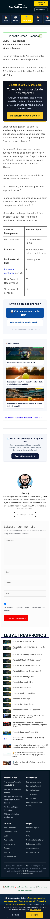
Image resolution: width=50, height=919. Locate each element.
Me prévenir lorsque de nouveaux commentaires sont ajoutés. (24, 609)
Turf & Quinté (9, 887)
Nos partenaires (32, 852)
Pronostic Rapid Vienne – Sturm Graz (26, 665)
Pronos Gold (31, 798)
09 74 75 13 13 (23, 871)
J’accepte (34, 915)
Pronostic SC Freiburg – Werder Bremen (28, 654)
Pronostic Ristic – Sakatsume (23, 641)
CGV (28, 832)
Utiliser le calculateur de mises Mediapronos (24, 418)
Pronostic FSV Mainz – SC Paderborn (26, 709)
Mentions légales (32, 828)
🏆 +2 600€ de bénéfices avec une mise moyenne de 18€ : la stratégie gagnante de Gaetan (29, 754)
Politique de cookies (33, 844)
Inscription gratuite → (25, 456)
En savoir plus (35, 910)
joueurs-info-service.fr (25, 873)
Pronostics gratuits (33, 782)
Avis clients (8, 840)
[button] (25, 417)
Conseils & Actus (10, 832)
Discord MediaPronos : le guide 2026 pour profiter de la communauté (28, 716)
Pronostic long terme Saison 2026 (25, 732)
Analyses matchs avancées (26, 887)
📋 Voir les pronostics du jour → (25, 312)
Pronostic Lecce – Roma (22, 687)
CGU (28, 836)
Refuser (15, 915)
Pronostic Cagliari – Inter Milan (24, 693)
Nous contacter (10, 856)
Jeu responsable (32, 848)
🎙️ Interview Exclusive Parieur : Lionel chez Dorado (29, 763)
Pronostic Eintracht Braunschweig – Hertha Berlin (29, 648)
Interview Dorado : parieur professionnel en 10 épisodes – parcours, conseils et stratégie (30, 746)
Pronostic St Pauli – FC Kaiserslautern (27, 660)
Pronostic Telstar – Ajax (21, 698)
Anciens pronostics (25, 514)
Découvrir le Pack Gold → (25, 115)
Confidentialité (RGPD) (35, 840)
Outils (6, 836)
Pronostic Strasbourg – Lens (23, 676)
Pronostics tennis (33, 790)
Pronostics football (33, 786)
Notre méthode (10, 828)
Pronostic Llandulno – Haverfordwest (27, 671)
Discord (7, 848)
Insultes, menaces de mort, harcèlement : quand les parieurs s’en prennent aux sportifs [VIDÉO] (30, 724)
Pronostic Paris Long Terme (23, 704)
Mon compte (9, 852)
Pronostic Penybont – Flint (23, 682)
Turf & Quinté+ (31, 794)
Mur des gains (9, 844)
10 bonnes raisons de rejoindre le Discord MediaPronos (28, 738)
